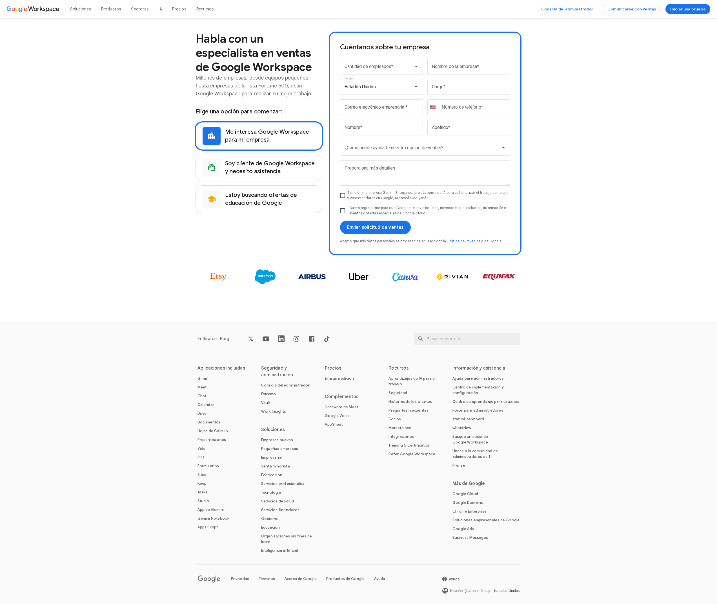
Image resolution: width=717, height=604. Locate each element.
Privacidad (240, 578)
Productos (111, 9)
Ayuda (379, 578)
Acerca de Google (301, 578)
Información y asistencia (478, 368)
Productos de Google (345, 578)
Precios (179, 9)
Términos (267, 578)
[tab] (259, 136)
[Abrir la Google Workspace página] (34, 9)
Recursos (205, 9)
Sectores (139, 9)
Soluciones (80, 9)
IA (160, 9)
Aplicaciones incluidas (221, 368)
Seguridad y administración (277, 371)
